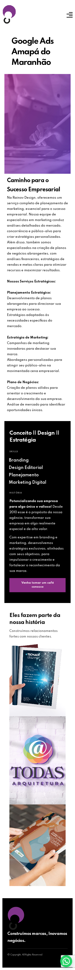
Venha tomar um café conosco (37, 584)
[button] (66, 961)
